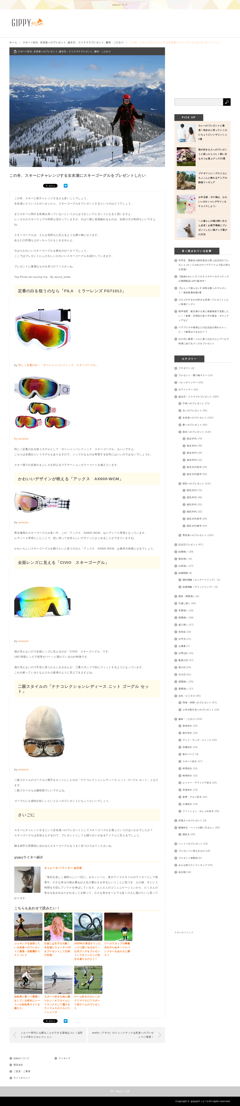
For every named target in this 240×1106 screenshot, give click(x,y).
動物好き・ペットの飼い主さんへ (196, 827)
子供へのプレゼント (193, 403)
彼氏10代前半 (194, 518)
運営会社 (18, 1065)
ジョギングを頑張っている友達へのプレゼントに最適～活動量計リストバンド (27, 949)
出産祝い (183, 566)
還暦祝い (183, 688)
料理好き (187, 768)
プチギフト (184, 368)
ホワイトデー (185, 389)
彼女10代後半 (194, 474)
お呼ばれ (183, 653)
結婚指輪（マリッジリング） (198, 587)
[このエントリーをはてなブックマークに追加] (66, 186)
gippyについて (120, 5)
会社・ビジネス (186, 696)
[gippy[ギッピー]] (28, 22)
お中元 (182, 639)
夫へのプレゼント (192, 410)
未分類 (182, 872)
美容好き (187, 725)
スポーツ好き (30, 42)
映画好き (187, 775)
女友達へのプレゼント (53, 42)
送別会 (182, 632)
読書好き (187, 747)
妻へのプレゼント (192, 424)
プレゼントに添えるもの (191, 851)
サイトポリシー (22, 1078)
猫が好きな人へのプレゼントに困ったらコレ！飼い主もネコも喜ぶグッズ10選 (212, 154)
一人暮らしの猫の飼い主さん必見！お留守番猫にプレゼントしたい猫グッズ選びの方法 (212, 228)
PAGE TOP (123, 1091)
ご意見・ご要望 (22, 1071)
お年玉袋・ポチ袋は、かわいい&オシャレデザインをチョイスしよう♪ (212, 201)
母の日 (182, 667)
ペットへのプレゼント (190, 843)
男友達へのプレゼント (195, 535)
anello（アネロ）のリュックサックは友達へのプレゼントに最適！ (123, 1034)
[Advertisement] (202, 70)
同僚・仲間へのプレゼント (197, 702)
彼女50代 (192, 460)
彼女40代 (192, 453)
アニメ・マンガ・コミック (197, 740)
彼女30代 (192, 445)
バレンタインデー (188, 382)
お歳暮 (182, 646)
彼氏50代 (192, 511)
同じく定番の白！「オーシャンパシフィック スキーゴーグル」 (58, 365)
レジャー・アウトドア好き (197, 782)
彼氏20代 (192, 490)
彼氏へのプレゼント (193, 483)
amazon (23, 438)
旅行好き (187, 733)
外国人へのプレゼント (190, 820)
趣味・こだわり (115, 42)
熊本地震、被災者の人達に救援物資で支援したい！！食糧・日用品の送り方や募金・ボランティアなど (203, 316)
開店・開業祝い (186, 596)
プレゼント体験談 (188, 858)
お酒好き (187, 804)
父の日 (182, 674)
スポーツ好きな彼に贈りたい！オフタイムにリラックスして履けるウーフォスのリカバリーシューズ (57, 1004)
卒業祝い (183, 610)
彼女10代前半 (194, 467)
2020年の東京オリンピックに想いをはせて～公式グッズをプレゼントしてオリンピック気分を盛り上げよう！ (87, 951)
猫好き (186, 834)
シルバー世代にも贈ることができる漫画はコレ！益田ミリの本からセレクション (52, 1034)
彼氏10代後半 (194, 526)
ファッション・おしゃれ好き (198, 811)
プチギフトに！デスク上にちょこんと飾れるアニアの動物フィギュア (212, 178)
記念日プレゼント (188, 544)
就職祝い (183, 617)
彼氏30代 (192, 504)
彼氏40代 (192, 497)
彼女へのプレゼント (193, 432)
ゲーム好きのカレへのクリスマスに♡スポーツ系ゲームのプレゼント (87, 1002)
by (16, 438)
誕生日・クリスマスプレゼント (86, 42)
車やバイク (189, 754)
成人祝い (183, 624)
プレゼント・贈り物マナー (192, 375)
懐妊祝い (183, 558)
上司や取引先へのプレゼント (198, 709)
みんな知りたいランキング (192, 865)
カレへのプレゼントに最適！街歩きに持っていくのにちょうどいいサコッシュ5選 (212, 132)
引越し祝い (184, 603)
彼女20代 (192, 438)
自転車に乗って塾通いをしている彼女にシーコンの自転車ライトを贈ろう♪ (27, 1002)
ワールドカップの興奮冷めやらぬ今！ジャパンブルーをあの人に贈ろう (117, 949)
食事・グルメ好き (192, 797)
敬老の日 (183, 660)
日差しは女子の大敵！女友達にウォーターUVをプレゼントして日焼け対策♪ (57, 949)
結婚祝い (183, 551)
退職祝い (183, 681)
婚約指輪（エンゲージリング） (199, 579)
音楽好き (187, 790)
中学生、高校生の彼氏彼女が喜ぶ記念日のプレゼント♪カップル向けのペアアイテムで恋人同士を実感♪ (204, 265)
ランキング (64, 1058)
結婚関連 (183, 573)
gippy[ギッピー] (199, 1101)
